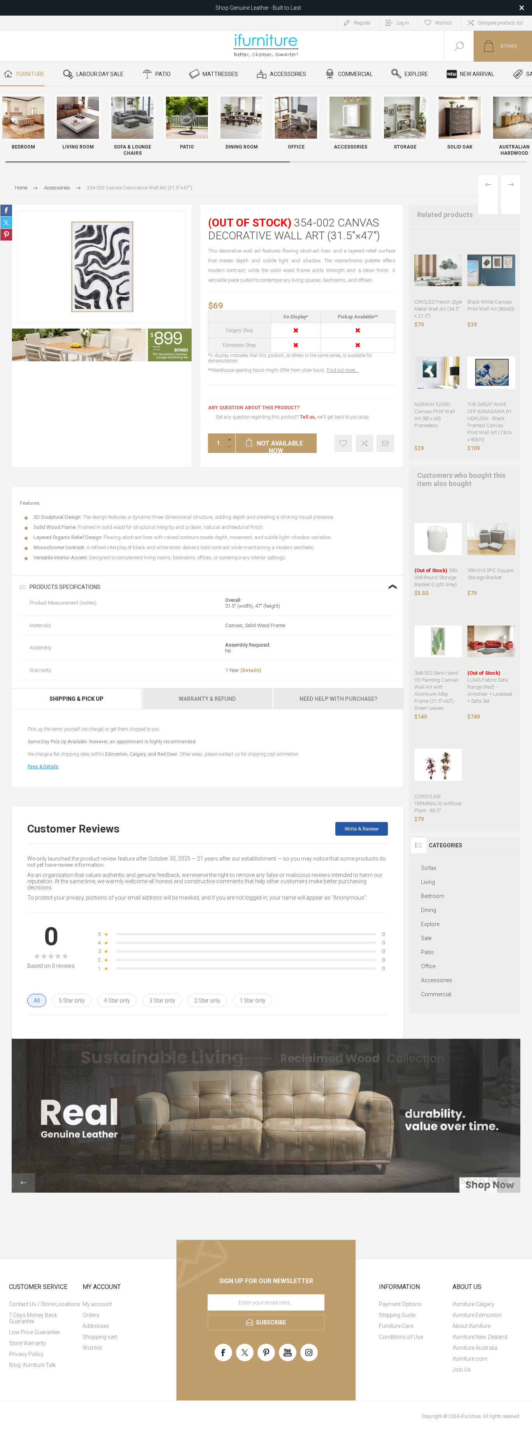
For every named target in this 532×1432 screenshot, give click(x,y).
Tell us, (308, 417)
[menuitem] (45, 1304)
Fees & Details (43, 766)
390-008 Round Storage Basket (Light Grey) (436, 577)
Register (362, 23)
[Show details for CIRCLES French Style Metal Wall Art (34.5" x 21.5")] (438, 270)
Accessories (436, 980)
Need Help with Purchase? (338, 699)
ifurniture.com (470, 1359)
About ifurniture (471, 1326)
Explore (430, 924)
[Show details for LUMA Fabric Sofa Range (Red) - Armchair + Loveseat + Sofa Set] (491, 641)
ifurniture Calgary (473, 1304)
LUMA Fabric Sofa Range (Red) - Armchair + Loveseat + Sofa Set (490, 687)
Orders (91, 1315)
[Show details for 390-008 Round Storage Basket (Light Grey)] (438, 539)
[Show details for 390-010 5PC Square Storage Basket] (491, 539)
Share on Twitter (6, 222)
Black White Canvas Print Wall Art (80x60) (490, 305)
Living (428, 882)
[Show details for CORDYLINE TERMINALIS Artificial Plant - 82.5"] (438, 765)
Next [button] (508, 1183)
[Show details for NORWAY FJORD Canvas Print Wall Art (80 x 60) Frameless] (438, 373)
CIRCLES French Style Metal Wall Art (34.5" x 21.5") (438, 309)
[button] (518, 126)
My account (97, 1304)
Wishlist (92, 1348)
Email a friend (385, 443)
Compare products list (500, 23)
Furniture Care (396, 1326)
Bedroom (432, 896)
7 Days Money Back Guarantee (33, 1318)
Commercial (436, 994)
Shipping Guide (397, 1315)
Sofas (428, 868)
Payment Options (400, 1304)
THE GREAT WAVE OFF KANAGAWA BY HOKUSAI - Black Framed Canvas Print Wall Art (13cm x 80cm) (489, 421)
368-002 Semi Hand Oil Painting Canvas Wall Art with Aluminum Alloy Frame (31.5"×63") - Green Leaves (436, 690)
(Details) (250, 670)
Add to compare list (364, 443)
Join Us (462, 1370)
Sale (426, 938)
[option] (102, 345)
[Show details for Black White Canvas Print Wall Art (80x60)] (491, 270)
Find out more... (343, 370)
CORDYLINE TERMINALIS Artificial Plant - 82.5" (438, 803)
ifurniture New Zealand (480, 1337)
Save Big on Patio (258, 8)
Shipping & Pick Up (76, 699)
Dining (428, 910)
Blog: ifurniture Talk (32, 1365)
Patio (427, 952)
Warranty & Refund (207, 699)
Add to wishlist (343, 443)
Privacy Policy (26, 1354)
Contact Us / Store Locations (44, 1304)
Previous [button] (23, 1183)
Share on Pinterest (6, 234)
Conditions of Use (401, 1337)
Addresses (96, 1326)
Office (428, 966)
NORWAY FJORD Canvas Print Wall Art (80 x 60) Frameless (434, 414)
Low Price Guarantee (34, 1332)
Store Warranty (27, 1343)
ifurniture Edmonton (477, 1315)
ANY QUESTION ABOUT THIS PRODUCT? (253, 407)
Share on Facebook (6, 210)
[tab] (77, 698)
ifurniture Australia (475, 1348)
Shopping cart (100, 1337)
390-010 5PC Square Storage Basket (490, 573)
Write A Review (362, 829)
